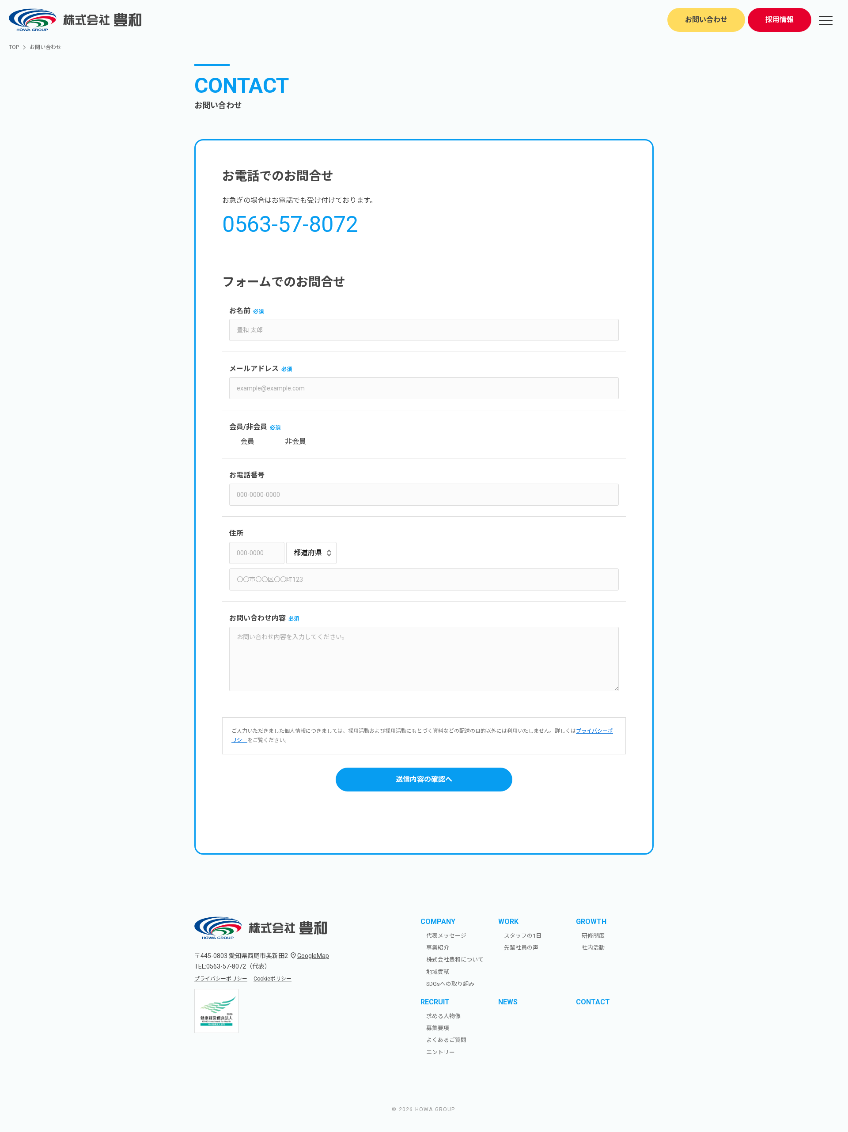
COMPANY (437, 921)
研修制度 (593, 935)
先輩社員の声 (521, 947)
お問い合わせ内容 (257, 618)
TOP (14, 47)
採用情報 (779, 19)
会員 (247, 441)
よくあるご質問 (446, 1040)
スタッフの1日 (522, 935)
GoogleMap (313, 955)
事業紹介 (437, 947)
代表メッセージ (446, 935)
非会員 (295, 441)
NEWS (508, 1002)
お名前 (239, 311)
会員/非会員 (248, 427)
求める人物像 (443, 1016)
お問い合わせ (706, 19)
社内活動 (593, 947)
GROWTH (591, 921)
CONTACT (593, 1002)
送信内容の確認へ (424, 779)
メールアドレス (254, 368)
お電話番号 (247, 475)
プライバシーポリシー (220, 979)
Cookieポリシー (273, 979)
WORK (508, 921)
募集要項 (437, 1028)
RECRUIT (435, 1002)
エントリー (440, 1052)
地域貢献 (437, 972)
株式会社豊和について (455, 959)
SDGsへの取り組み (450, 984)
